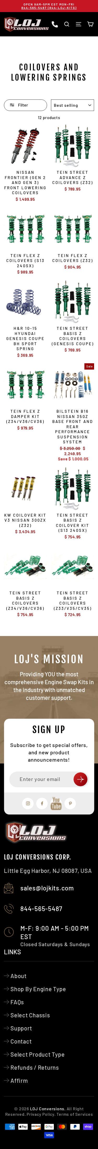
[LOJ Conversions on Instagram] (28, 803)
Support (21, 1028)
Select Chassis (30, 1015)
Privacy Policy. (41, 1114)
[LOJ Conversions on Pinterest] (70, 803)
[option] (49, 6)
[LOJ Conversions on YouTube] (56, 803)
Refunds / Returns (34, 1067)
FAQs (17, 1002)
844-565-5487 (41, 908)
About (18, 975)
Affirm (19, 1080)
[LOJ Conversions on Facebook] (42, 803)
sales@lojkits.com (47, 888)
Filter (22, 104)
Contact (21, 1041)
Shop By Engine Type (38, 988)
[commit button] (80, 779)
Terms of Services (74, 1114)
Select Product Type (37, 1054)
